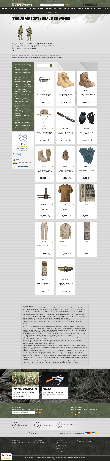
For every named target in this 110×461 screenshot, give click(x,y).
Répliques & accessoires (36, 8)
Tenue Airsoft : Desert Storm (22, 98)
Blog (61, 12)
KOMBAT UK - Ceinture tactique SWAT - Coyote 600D (65, 284)
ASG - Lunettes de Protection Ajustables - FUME (44, 95)
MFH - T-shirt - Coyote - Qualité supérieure (65, 208)
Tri (35, 65)
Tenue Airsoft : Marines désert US (23, 81)
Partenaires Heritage (25, 389)
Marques (80, 8)
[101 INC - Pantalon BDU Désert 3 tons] (44, 231)
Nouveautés (23, 8)
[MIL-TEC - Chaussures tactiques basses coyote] (87, 80)
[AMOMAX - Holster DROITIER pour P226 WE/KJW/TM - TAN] (65, 155)
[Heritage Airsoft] (25, 5)
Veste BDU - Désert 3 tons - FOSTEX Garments (65, 246)
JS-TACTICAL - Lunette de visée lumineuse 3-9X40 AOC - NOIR (65, 133)
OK (54, 459)
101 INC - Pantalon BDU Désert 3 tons (44, 246)
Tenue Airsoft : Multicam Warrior (23, 83)
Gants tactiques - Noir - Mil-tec (87, 170)
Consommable (62, 8)
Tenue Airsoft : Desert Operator (22, 64)
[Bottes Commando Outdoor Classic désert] (65, 80)
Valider (66, 4)
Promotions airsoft (60, 449)
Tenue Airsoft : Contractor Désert (23, 86)
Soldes (106, 8)
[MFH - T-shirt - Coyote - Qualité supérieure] (65, 193)
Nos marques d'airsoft (61, 452)
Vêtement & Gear (51, 8)
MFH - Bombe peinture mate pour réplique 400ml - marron (44, 284)
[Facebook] (72, 412)
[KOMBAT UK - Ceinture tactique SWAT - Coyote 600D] (65, 268)
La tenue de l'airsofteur (61, 445)
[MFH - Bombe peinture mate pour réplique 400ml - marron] (44, 268)
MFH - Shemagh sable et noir (87, 208)
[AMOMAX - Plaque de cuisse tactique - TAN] (44, 193)
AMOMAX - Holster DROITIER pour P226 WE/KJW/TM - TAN (65, 171)
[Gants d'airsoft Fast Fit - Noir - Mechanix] (87, 117)
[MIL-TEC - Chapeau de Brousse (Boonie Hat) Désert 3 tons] (44, 117)
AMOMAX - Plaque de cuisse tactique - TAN (44, 208)
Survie (49, 12)
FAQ (57, 454)
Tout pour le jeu (59, 448)
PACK (15, 8)
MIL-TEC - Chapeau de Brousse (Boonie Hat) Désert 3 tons (44, 133)
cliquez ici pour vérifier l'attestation (85, 441)
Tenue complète (7, 8)
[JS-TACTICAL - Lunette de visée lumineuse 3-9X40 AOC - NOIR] (65, 117)
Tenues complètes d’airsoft (62, 442)
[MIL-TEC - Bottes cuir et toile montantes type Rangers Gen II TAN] (44, 155)
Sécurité (99, 8)
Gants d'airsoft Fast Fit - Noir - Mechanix (87, 133)
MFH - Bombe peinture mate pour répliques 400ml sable (87, 246)
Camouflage (72, 8)
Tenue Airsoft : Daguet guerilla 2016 (23, 129)
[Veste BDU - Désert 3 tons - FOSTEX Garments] (65, 231)
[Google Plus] (78, 412)
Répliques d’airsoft (60, 443)
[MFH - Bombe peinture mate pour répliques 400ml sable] (87, 231)
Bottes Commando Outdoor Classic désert (65, 95)
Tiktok (75, 413)
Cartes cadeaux (90, 8)
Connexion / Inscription (53, 1)
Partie (55, 12)
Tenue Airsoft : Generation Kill (22, 100)
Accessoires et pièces (61, 446)
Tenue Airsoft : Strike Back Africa (23, 76)
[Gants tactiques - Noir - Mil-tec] (87, 155)
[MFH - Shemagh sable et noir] (87, 193)
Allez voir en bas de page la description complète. (26, 51)
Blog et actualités (60, 451)
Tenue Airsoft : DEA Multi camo (22, 84)
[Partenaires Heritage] (25, 379)
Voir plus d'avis (23, 166)
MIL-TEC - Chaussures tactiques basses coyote (87, 95)
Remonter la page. (28, 306)
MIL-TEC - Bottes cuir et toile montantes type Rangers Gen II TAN (44, 171)
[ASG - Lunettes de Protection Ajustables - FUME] (44, 80)
